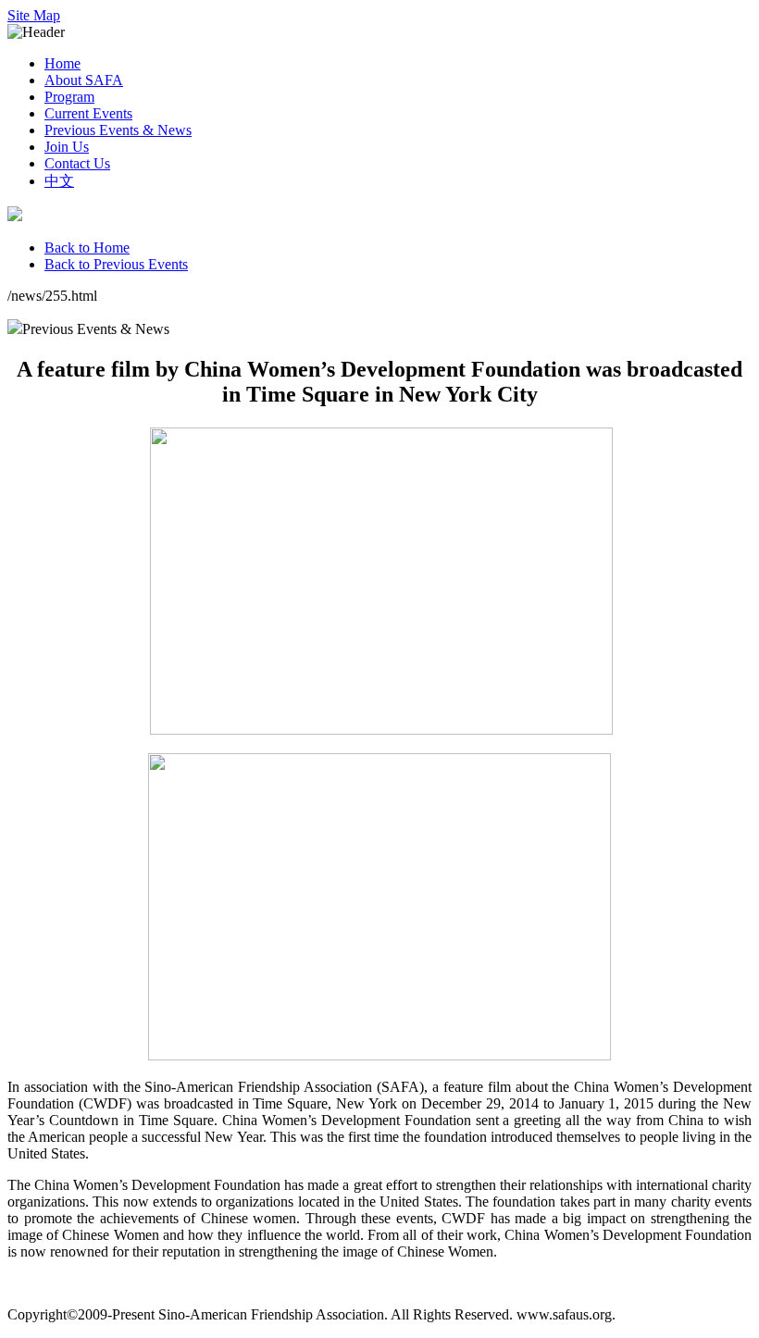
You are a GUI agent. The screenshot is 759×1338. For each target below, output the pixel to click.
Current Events (88, 113)
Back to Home (87, 247)
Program (69, 97)
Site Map (33, 15)
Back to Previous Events (116, 264)
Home (62, 63)
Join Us (66, 147)
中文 (59, 181)
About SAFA (83, 80)
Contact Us (77, 163)
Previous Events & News (118, 130)
